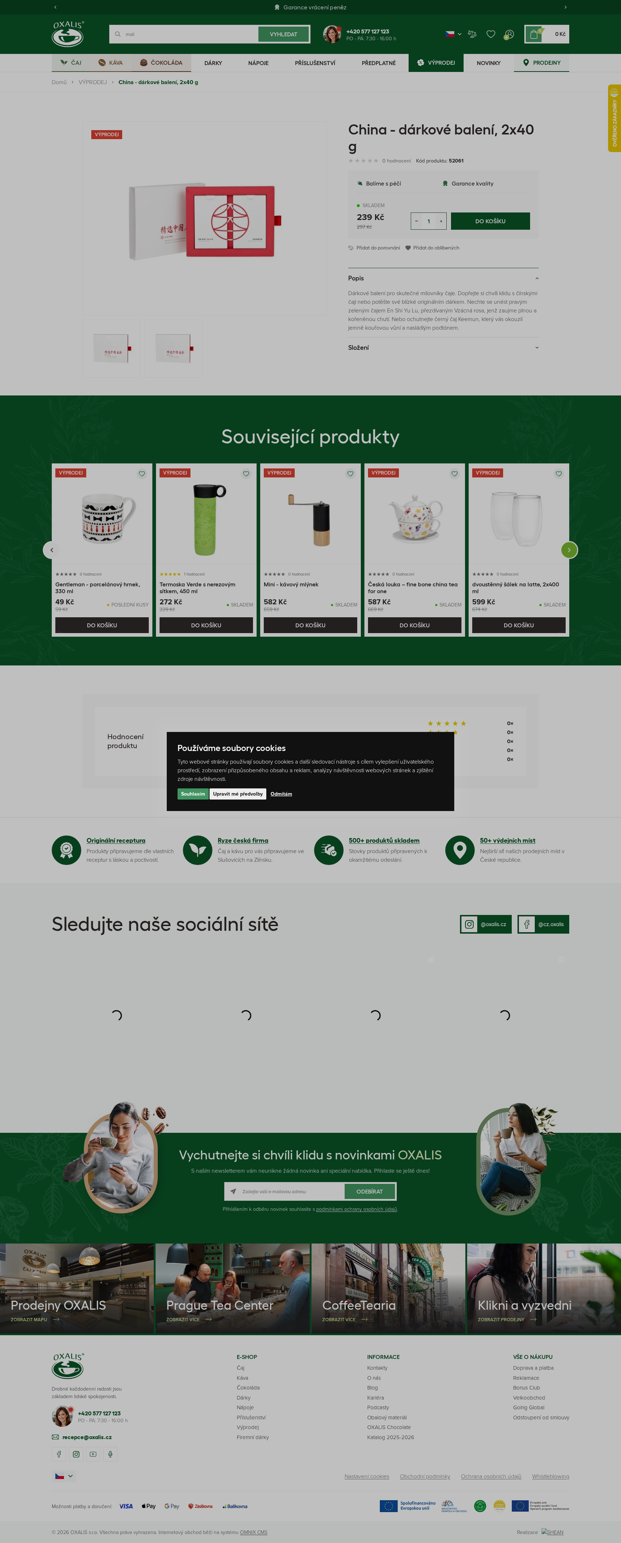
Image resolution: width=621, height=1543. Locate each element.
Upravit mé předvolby (238, 793)
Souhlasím (193, 793)
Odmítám (281, 793)
